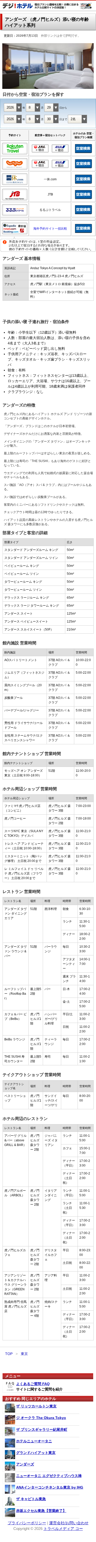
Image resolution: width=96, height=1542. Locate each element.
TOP (9, 1354)
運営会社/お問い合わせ (69, 1523)
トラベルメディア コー (63, 1528)
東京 (24, 1354)
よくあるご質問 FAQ (33, 1384)
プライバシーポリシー (27, 1523)
